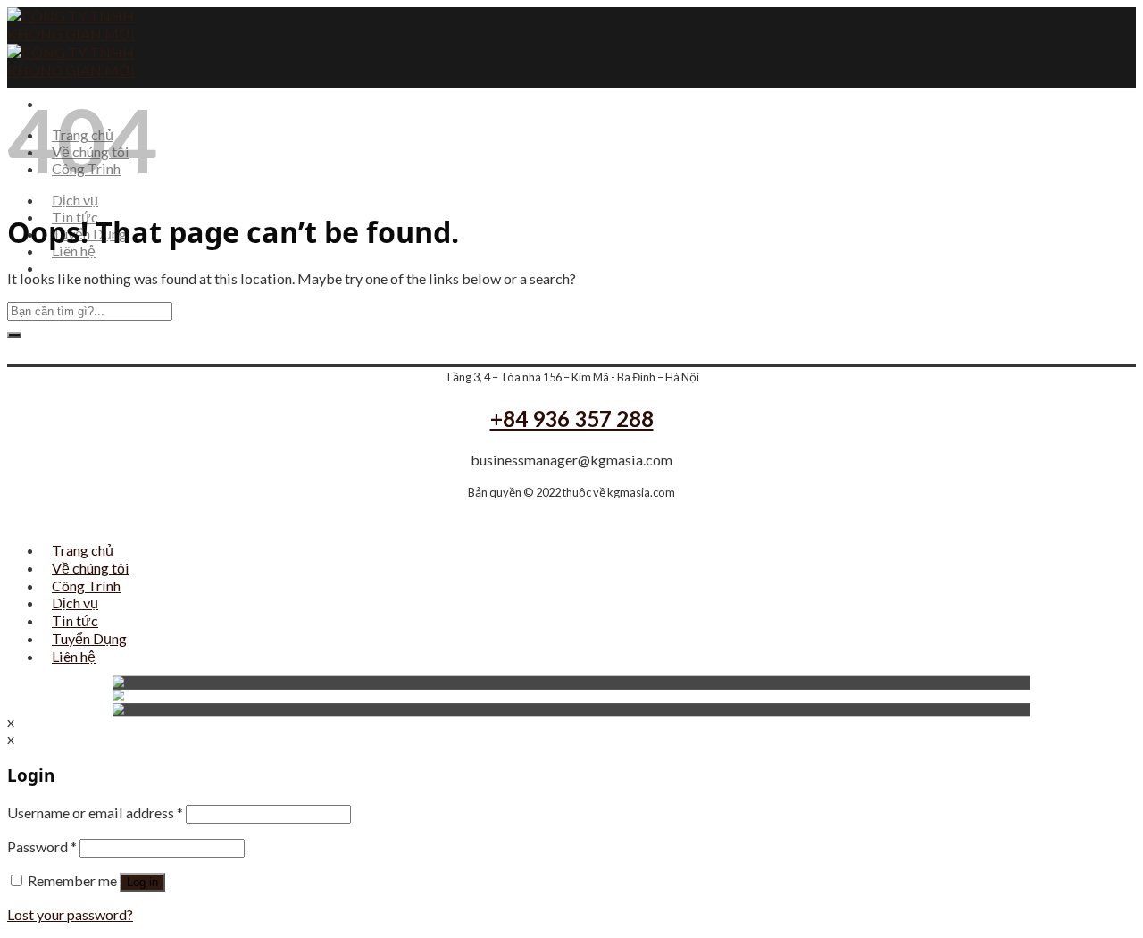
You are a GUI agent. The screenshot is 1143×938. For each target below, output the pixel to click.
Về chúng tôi (90, 567)
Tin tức (75, 620)
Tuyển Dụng (89, 638)
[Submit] (14, 335)
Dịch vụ (75, 199)
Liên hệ (74, 250)
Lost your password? (70, 914)
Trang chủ (82, 549)
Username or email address (95, 812)
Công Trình (86, 585)
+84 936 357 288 (572, 418)
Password (42, 846)
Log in (142, 882)
